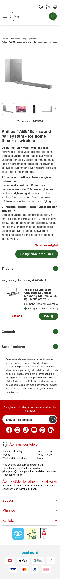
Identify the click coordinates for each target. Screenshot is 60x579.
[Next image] (51, 74)
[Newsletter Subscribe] (53, 419)
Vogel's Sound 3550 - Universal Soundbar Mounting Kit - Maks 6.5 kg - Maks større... (40, 294)
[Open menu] (5, 16)
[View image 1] (8, 109)
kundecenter (16, 468)
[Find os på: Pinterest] (42, 430)
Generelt (8, 331)
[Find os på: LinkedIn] (51, 430)
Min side (8, 510)
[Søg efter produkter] (53, 16)
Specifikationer (14, 346)
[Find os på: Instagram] (17, 430)
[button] (28, 73)
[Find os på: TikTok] (26, 430)
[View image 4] (47, 109)
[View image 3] (34, 109)
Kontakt (8, 520)
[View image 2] (21, 109)
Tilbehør (8, 268)
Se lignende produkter (36, 254)
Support (8, 500)
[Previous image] (6, 74)
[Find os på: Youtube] (34, 430)
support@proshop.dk (17, 471)
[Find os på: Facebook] (9, 430)
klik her (32, 488)
